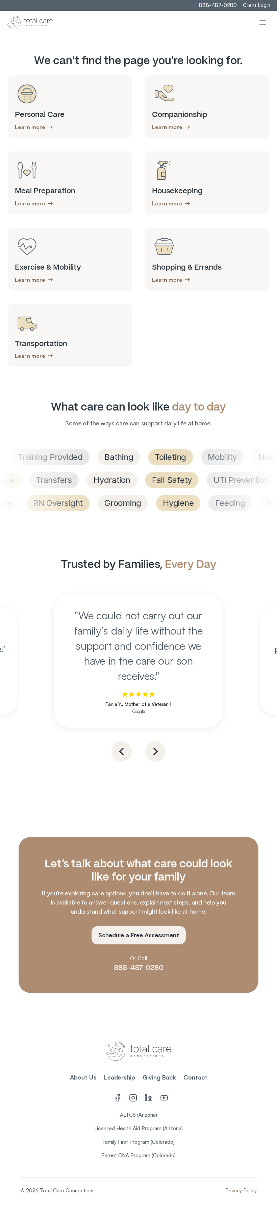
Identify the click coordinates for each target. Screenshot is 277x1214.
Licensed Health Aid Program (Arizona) (138, 1128)
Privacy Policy (241, 1190)
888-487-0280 (138, 967)
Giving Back (159, 1077)
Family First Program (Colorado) (138, 1142)
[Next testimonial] (155, 751)
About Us (83, 1077)
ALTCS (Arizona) (138, 1115)
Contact (195, 1077)
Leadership (119, 1077)
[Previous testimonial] (121, 751)
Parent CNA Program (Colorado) (138, 1155)
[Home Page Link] (30, 22)
